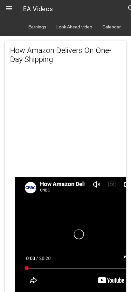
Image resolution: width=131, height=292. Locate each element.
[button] (9, 9)
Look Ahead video (74, 26)
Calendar (111, 26)
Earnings (37, 26)
